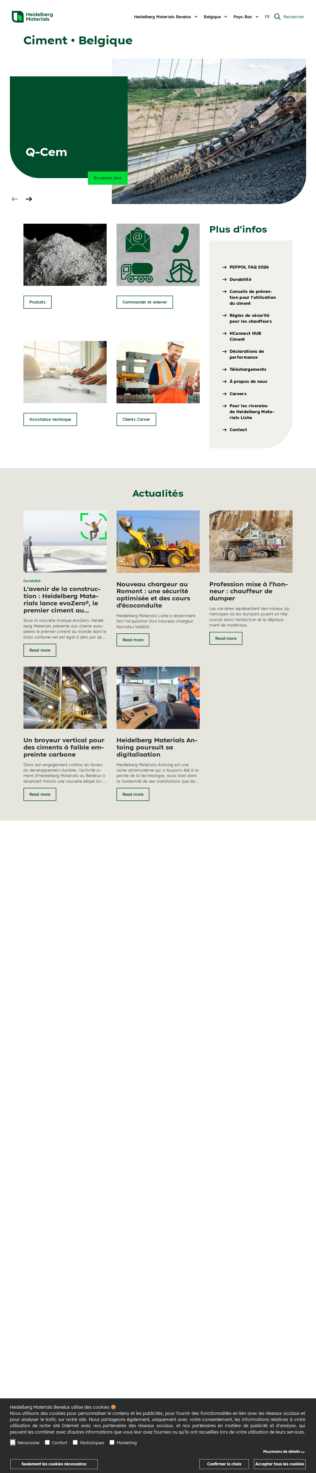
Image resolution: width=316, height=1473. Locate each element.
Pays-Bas (243, 16)
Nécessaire (29, 1442)
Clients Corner (136, 419)
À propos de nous (248, 381)
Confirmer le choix (224, 1464)
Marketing (127, 1442)
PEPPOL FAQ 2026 (249, 267)
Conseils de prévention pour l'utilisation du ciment (253, 297)
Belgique (212, 16)
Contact (238, 429)
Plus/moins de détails (281, 1451)
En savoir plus (107, 178)
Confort (59, 1442)
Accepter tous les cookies (279, 1464)
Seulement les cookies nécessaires (53, 1464)
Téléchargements (248, 369)
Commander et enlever (144, 302)
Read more (39, 650)
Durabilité (240, 279)
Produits (37, 302)
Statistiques (92, 1442)
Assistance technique (50, 419)
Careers (238, 393)
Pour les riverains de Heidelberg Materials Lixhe (252, 411)
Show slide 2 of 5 (29, 199)
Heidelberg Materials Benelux (162, 16)
